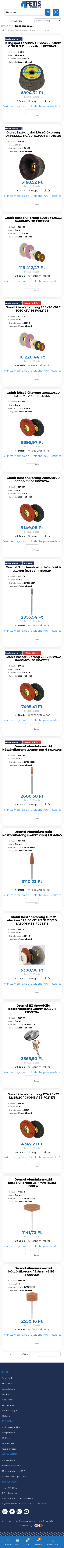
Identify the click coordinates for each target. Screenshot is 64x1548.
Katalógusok (8, 1460)
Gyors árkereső (10, 1448)
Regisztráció (8, 1432)
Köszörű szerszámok (25, 30)
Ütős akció (7, 1383)
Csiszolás (10, 30)
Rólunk (6, 1416)
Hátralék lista (8, 1443)
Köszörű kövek (43, 30)
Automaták (8, 1405)
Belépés (6, 1438)
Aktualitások (8, 1389)
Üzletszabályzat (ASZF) (13, 1471)
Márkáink (7, 1394)
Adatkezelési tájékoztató (14, 1476)
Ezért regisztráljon (11, 1427)
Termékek (7, 1378)
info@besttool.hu (11, 1493)
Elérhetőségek (9, 1410)
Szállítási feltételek (11, 1465)
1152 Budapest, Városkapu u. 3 (17, 1498)
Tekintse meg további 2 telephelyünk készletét (32, 106)
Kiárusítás (7, 1399)
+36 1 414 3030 (9, 1487)
